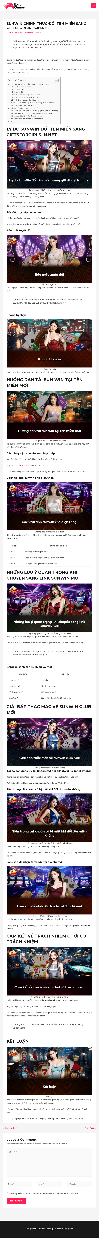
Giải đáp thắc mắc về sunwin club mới (24, 108)
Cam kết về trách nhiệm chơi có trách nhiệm (26, 119)
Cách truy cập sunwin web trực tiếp (26, 97)
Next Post (90, 1128)
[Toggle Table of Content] (55, 80)
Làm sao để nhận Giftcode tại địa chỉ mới (28, 116)
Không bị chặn (19, 92)
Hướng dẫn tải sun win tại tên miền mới (25, 95)
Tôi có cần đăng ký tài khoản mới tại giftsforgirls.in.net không (36, 111)
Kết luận (13, 121)
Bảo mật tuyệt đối (20, 89)
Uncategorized (30, 32)
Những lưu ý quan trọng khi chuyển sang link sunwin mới (32, 103)
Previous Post (10, 1128)
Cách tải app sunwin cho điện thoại (26, 100)
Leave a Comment (14, 32)
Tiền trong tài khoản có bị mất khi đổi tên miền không (33, 113)
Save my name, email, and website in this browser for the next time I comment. (44, 1193)
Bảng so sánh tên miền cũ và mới (25, 105)
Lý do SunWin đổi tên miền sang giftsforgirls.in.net (29, 84)
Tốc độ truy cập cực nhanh (23, 87)
